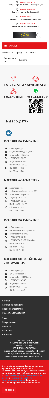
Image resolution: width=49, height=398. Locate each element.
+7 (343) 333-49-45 (27, 24)
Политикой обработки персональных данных (17, 379)
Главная (6, 53)
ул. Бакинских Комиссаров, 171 (23, 191)
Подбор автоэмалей (12, 309)
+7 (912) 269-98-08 (18, 201)
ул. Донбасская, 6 (18, 274)
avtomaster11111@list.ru (20, 277)
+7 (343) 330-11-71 (27, 17)
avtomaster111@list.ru (19, 155)
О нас (4, 318)
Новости (6, 326)
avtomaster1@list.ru (33, 356)
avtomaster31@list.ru (19, 234)
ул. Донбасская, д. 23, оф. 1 (22, 152)
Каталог (6, 300)
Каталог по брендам (12, 304)
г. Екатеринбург (17, 148)
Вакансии (7, 330)
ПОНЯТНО (9, 390)
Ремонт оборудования (13, 313)
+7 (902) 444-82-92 (18, 161)
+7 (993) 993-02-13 (18, 237)
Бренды (19, 53)
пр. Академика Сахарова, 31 (22, 230)
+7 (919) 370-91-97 (18, 240)
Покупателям (9, 322)
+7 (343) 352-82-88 (27, 9)
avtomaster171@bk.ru (19, 194)
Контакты (7, 334)
